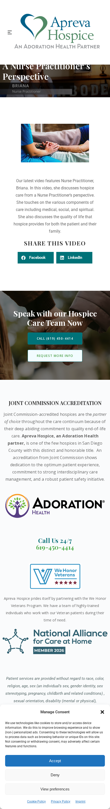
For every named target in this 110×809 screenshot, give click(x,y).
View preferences (55, 789)
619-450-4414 (55, 547)
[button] (102, 712)
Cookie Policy (36, 801)
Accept (55, 761)
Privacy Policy (60, 801)
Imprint (80, 801)
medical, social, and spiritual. (68, 209)
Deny (55, 775)
